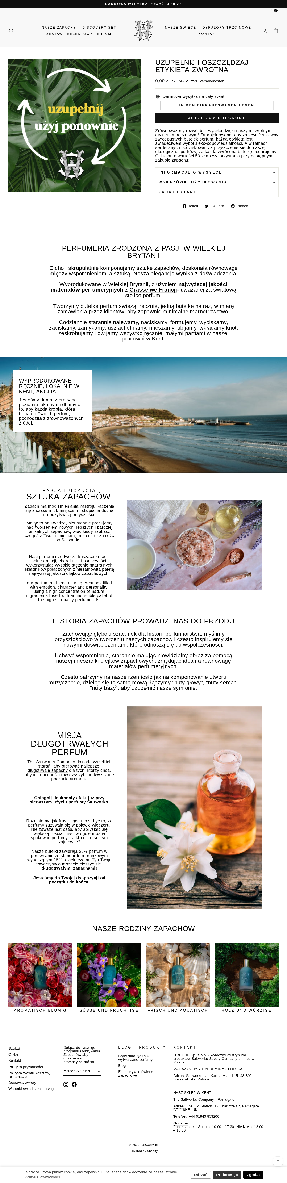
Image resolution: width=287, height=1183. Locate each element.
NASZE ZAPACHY (59, 27)
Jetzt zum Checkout (216, 118)
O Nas (13, 1055)
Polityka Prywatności (42, 1177)
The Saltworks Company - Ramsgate (203, 1100)
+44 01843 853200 (203, 1117)
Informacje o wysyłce (190, 172)
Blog (122, 1066)
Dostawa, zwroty (22, 1083)
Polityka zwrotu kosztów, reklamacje (29, 1075)
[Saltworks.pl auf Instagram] (65, 1084)
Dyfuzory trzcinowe (227, 27)
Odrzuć (201, 1175)
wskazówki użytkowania (193, 182)
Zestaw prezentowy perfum (79, 33)
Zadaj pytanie (179, 192)
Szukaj (14, 1048)
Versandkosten (212, 81)
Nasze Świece (180, 27)
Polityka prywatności (25, 1067)
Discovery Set (99, 27)
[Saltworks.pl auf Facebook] (74, 1084)
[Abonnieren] (98, 1071)
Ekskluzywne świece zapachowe (135, 1073)
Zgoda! (253, 1175)
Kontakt (208, 33)
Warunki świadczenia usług (31, 1089)
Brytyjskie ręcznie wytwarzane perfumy (135, 1058)
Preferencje (227, 1175)
